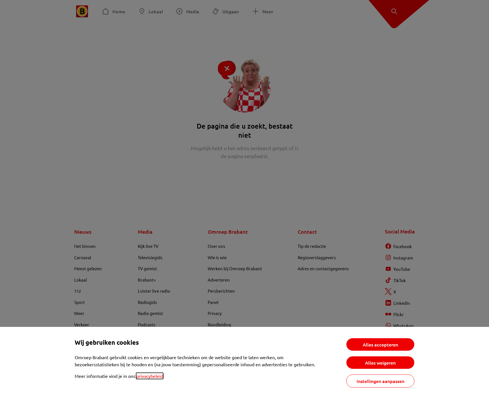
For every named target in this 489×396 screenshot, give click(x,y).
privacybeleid (149, 376)
